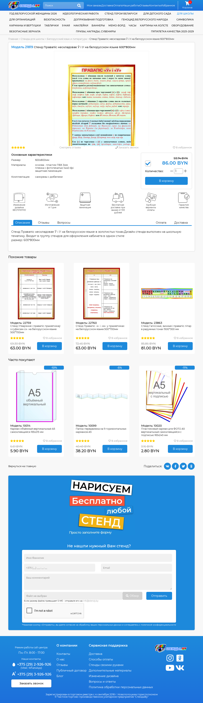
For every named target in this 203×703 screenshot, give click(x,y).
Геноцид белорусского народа (145, 19)
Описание (22, 222)
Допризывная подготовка (93, 19)
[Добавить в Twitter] (183, 466)
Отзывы (144, 5)
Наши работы (131, 5)
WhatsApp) (35, 667)
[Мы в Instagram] (170, 658)
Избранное (168, 5)
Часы (132, 25)
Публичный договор (71, 670)
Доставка (107, 5)
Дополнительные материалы (110, 670)
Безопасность (54, 19)
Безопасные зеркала (24, 31)
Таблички (51, 25)
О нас (60, 659)
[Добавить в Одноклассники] (191, 466)
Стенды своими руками (106, 665)
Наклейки (81, 25)
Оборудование (182, 25)
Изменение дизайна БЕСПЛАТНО (19, 207)
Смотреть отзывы (70, 147)
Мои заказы (94, 5)
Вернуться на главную (22, 466)
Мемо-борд (116, 25)
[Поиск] (79, 6)
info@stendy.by (90, 601)
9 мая (66, 25)
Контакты (155, 5)
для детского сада (157, 13)
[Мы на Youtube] (170, 668)
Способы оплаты (101, 659)
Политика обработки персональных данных (121, 687)
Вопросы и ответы (102, 681)
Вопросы (63, 222)
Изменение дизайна (104, 676)
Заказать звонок (128, 147)
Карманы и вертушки (25, 25)
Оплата (118, 5)
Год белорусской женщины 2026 (33, 13)
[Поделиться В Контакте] (167, 466)
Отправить (159, 596)
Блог (59, 676)
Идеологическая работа (81, 13)
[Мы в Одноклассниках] (180, 658)
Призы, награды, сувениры (96, 31)
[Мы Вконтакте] (180, 668)
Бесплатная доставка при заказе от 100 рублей (118, 209)
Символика (185, 19)
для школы (185, 13)
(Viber (24, 667)
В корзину (49, 346)
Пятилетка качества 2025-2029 (172, 31)
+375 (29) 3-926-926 (33, 674)
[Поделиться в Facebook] (175, 466)
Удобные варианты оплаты (151, 207)
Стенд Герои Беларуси (121, 13)
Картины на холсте (154, 25)
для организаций (22, 19)
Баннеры (98, 25)
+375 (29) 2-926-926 (33, 664)
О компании (66, 645)
